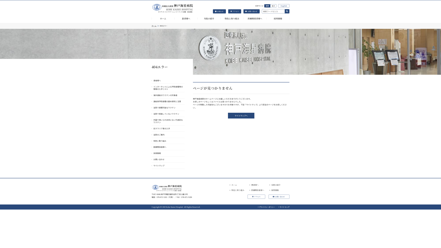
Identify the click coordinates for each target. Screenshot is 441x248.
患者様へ (255, 185)
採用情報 (275, 190)
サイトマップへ (241, 115)
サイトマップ (284, 207)
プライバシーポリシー (267, 207)
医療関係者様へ (257, 190)
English (284, 6)
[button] (287, 11)
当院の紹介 (275, 185)
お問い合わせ (252, 11)
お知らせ (220, 11)
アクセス (235, 11)
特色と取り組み (237, 190)
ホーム (234, 185)
